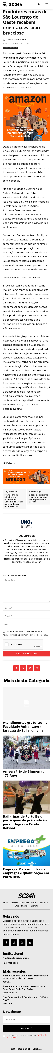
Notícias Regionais (10, 48)
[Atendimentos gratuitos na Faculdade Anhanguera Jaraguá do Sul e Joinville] (26, 703)
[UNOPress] (26, 524)
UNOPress (26, 535)
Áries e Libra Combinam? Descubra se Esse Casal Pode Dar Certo (24, 987)
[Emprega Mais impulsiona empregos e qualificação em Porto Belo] (26, 849)
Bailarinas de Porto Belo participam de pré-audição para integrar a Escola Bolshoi (25, 822)
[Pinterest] (30, 668)
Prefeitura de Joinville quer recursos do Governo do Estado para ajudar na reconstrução (13, 501)
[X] (23, 668)
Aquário (7, 982)
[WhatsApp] (37, 668)
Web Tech (7, 1004)
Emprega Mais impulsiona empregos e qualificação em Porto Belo (26, 873)
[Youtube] (30, 942)
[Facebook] (16, 668)
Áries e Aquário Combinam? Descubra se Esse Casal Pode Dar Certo (25, 977)
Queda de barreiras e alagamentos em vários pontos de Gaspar (38, 498)
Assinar (24, 1028)
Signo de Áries (10, 993)
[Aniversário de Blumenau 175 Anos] (26, 752)
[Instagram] (14, 942)
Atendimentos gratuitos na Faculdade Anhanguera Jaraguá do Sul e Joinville (25, 726)
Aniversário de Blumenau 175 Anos (24, 773)
